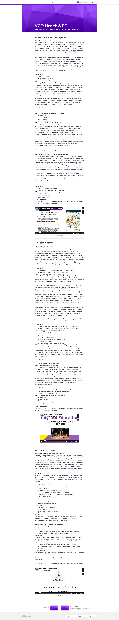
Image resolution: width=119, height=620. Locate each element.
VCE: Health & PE (83, 2)
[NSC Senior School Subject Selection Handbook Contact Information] (52, 2)
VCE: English (46, 607)
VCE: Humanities (74, 606)
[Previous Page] (92, 2)
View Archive (84, 616)
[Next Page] (95, 2)
